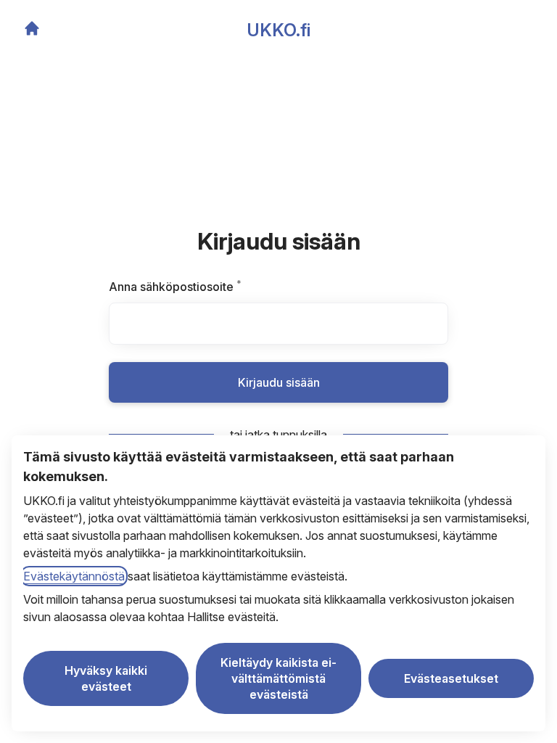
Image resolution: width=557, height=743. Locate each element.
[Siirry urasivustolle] (32, 28)
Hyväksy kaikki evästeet (106, 678)
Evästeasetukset (451, 678)
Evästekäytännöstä (74, 576)
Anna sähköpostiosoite (201, 286)
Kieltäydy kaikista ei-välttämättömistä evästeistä (278, 678)
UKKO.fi (278, 30)
